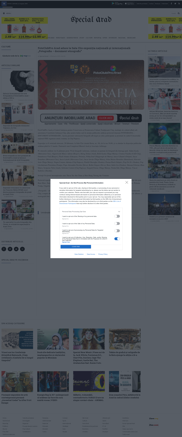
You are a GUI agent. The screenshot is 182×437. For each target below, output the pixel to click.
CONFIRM (76, 246)
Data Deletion (79, 254)
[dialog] (91, 218)
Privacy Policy (103, 254)
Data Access (91, 254)
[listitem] (91, 212)
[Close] (127, 183)
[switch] (117, 216)
